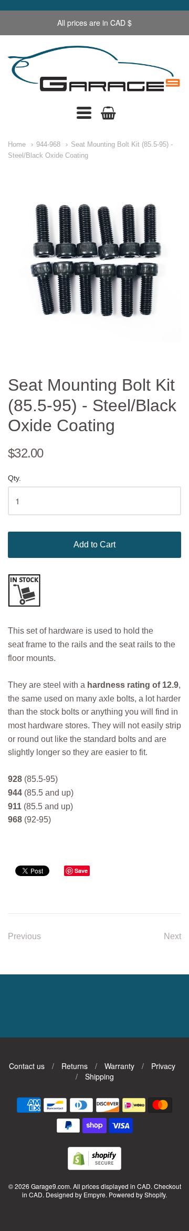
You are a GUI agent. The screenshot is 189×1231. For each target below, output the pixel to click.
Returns (74, 1066)
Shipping (99, 1076)
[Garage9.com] (94, 70)
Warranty (119, 1066)
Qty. (14, 478)
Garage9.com (50, 1186)
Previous (24, 936)
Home (17, 144)
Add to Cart (95, 544)
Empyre (94, 1194)
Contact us (27, 1066)
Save (81, 870)
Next (172, 936)
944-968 (48, 144)
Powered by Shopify (137, 1194)
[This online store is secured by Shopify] (94, 1167)
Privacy (163, 1066)
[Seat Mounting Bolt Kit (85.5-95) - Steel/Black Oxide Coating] (94, 255)
